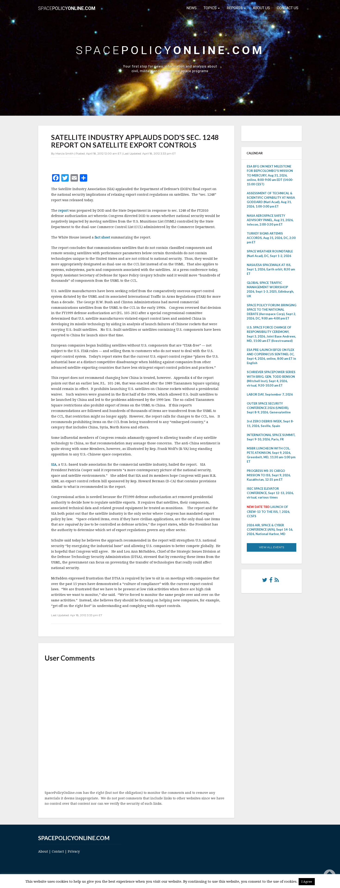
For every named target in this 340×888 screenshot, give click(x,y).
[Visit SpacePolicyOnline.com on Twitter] (264, 581)
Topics (210, 8)
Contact (58, 851)
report (63, 210)
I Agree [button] (306, 881)
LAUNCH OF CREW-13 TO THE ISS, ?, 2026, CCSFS (268, 511)
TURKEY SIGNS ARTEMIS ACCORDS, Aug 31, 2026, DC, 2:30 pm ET (271, 238)
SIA (53, 464)
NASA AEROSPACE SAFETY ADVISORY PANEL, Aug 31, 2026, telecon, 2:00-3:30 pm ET (270, 220)
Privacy (74, 851)
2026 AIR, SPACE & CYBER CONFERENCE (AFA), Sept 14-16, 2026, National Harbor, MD (270, 529)
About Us (261, 8)
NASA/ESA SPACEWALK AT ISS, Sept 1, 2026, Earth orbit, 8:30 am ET (271, 269)
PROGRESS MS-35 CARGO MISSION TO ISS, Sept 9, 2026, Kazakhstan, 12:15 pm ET (269, 475)
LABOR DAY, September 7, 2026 (270, 394)
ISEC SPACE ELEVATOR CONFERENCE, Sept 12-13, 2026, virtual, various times (270, 493)
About (43, 851)
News (191, 8)
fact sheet (103, 237)
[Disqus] (136, 726)
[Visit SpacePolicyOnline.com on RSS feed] (277, 581)
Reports (235, 8)
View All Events (271, 547)
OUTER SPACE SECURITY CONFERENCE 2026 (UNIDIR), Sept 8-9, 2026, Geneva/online (269, 408)
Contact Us (287, 8)
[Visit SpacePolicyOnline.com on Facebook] (270, 581)
